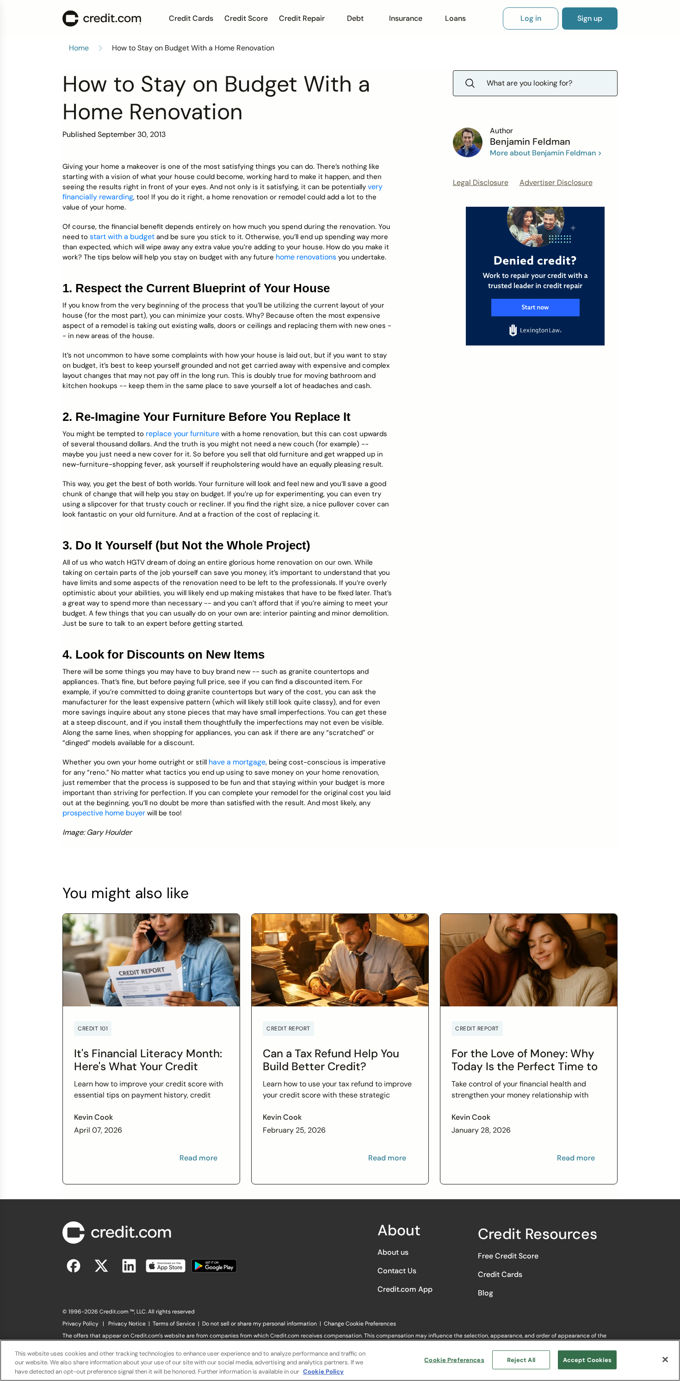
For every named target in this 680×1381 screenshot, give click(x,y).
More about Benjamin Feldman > (546, 153)
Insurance (405, 18)
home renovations (306, 257)
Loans (455, 18)
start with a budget (122, 236)
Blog (485, 1293)
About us (392, 1252)
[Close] (665, 1359)
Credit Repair (302, 18)
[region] (340, 1360)
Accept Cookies (587, 1359)
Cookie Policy (323, 1371)
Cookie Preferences (454, 1359)
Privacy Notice (127, 1323)
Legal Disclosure (480, 182)
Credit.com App (405, 1289)
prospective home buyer (103, 813)
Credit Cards (191, 18)
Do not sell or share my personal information (259, 1323)
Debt (355, 18)
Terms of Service (174, 1323)
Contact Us (396, 1271)
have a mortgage (237, 762)
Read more (198, 1158)
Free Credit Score (508, 1256)
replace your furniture (182, 433)
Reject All (521, 1359)
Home (79, 48)
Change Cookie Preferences (360, 1323)
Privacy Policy (80, 1323)
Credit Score (246, 18)
